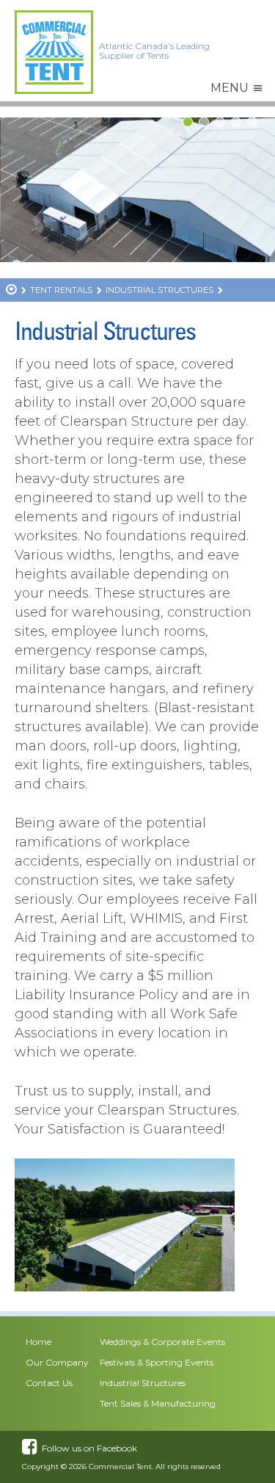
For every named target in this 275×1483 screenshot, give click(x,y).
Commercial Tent (120, 1466)
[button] (229, 88)
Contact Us (49, 1382)
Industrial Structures (143, 1382)
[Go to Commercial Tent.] (11, 291)
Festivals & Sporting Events (156, 1362)
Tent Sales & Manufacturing (158, 1403)
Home (38, 1341)
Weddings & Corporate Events (162, 1341)
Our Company (57, 1362)
